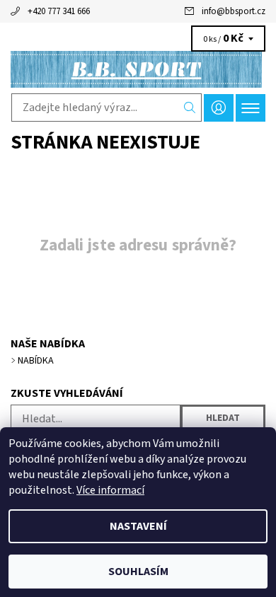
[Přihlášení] (219, 108)
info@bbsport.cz (233, 11)
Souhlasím (138, 571)
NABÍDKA (36, 361)
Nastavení (138, 526)
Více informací (110, 490)
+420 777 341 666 (59, 11)
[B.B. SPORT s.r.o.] (138, 69)
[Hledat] (190, 107)
